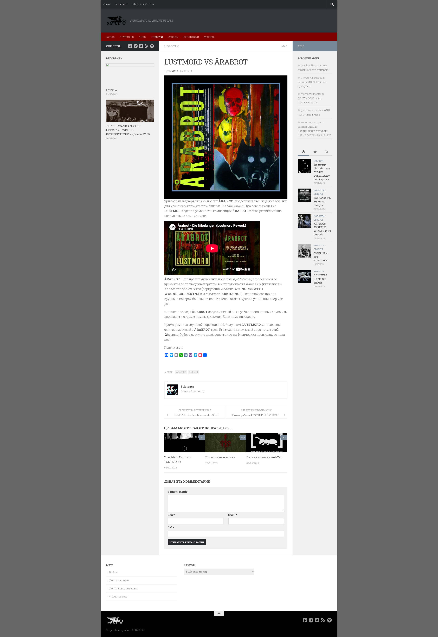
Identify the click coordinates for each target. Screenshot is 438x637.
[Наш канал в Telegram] (135, 46)
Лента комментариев (123, 588)
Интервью (126, 36)
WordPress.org (118, 596)
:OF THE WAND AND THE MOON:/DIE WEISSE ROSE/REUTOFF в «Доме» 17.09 (128, 130)
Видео (110, 36)
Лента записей (119, 580)
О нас (107, 4)
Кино (142, 36)
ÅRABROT (181, 372)
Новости (157, 36)
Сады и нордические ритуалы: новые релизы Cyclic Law (314, 131)
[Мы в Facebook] (130, 46)
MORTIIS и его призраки (313, 70)
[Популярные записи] (315, 152)
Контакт (122, 4)
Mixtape (209, 36)
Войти (113, 572)
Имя (171, 515)
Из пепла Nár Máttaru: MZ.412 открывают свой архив (322, 172)
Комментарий (178, 491)
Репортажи (191, 36)
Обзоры (173, 36)
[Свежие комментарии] (326, 152)
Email (232, 515)
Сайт (171, 527)
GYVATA (111, 90)
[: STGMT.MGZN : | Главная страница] (116, 20)
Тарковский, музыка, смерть (322, 201)
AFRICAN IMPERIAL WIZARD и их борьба (322, 229)
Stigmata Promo (143, 4)
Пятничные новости (220, 457)
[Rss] (146, 46)
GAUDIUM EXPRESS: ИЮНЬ (320, 279)
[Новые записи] (303, 152)
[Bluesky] (152, 46)
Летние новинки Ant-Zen (264, 457)
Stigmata (172, 71)
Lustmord (193, 372)
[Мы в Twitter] (141, 46)
